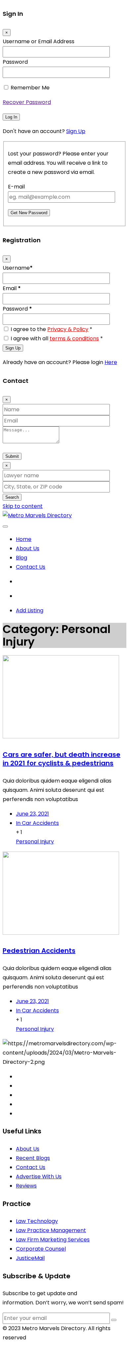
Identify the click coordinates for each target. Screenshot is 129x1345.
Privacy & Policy (67, 329)
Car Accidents (37, 823)
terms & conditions (74, 338)
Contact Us (30, 567)
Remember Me (30, 87)
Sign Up (75, 131)
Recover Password (27, 102)
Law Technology (37, 1221)
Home (23, 539)
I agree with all (57, 338)
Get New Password (29, 212)
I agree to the (51, 329)
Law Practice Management (51, 1230)
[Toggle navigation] (5, 526)
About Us (27, 548)
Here (111, 362)
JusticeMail (30, 1258)
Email (12, 288)
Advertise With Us (39, 1176)
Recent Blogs (33, 1158)
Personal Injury (35, 841)
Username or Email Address (38, 41)
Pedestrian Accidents (39, 950)
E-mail (16, 186)
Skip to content (23, 506)
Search (12, 497)
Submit (12, 456)
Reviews (26, 1186)
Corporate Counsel (41, 1249)
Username (18, 268)
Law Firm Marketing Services (53, 1239)
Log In (11, 117)
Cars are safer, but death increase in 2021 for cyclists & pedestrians (61, 759)
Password (15, 62)
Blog (21, 557)
